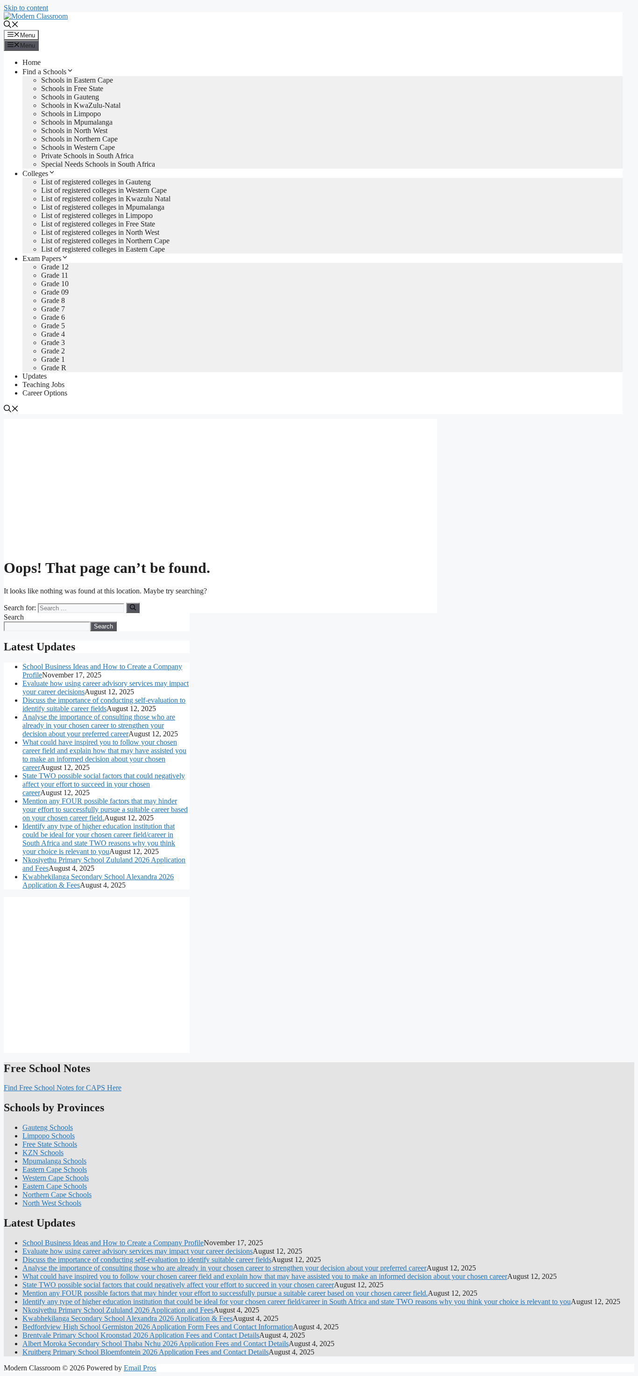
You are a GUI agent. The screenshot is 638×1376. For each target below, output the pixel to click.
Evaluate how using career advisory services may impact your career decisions (137, 1251)
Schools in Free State (72, 88)
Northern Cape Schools (57, 1195)
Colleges (35, 173)
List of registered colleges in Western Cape (104, 190)
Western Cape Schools (55, 1178)
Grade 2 (53, 351)
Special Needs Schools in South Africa (98, 164)
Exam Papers (41, 258)
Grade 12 (55, 267)
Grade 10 (55, 284)
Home (31, 62)
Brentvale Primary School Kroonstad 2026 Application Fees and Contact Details (140, 1335)
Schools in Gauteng (70, 97)
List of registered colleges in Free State (98, 224)
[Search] (133, 608)
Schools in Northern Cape (79, 139)
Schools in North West (74, 130)
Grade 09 (55, 292)
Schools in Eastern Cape (77, 80)
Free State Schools (49, 1144)
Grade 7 (53, 309)
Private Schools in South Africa (87, 156)
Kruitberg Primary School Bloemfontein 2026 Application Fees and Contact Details (145, 1352)
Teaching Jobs (43, 384)
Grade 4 (53, 334)
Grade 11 (54, 275)
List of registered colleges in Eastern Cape (103, 249)
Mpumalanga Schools (54, 1161)
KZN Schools (43, 1153)
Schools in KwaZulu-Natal (81, 105)
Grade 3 (53, 342)
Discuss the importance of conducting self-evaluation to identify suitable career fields (103, 704)
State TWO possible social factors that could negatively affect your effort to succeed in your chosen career (103, 784)
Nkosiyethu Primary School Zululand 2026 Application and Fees (117, 1310)
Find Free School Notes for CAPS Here (62, 1088)
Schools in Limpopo (71, 114)
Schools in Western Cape (78, 147)
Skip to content (26, 8)
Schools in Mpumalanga (77, 122)
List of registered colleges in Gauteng (96, 182)
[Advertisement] (220, 484)
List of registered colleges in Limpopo (97, 215)
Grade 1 (53, 359)
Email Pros (140, 1368)
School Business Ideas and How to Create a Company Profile (113, 1243)
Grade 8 (53, 300)
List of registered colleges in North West (100, 232)
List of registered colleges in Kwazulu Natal (105, 199)
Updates (34, 376)
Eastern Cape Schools (54, 1169)
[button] (11, 25)
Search (14, 617)
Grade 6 (53, 317)
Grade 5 (53, 326)
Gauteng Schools (47, 1127)
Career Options (44, 393)
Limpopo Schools (48, 1136)
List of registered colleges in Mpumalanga (102, 207)
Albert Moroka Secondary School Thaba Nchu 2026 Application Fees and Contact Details (155, 1344)
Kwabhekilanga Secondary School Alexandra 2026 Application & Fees (127, 1318)
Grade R (53, 368)
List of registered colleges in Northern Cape (105, 241)
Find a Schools (44, 72)
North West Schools (51, 1203)
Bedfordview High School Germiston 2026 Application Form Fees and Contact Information (157, 1327)
